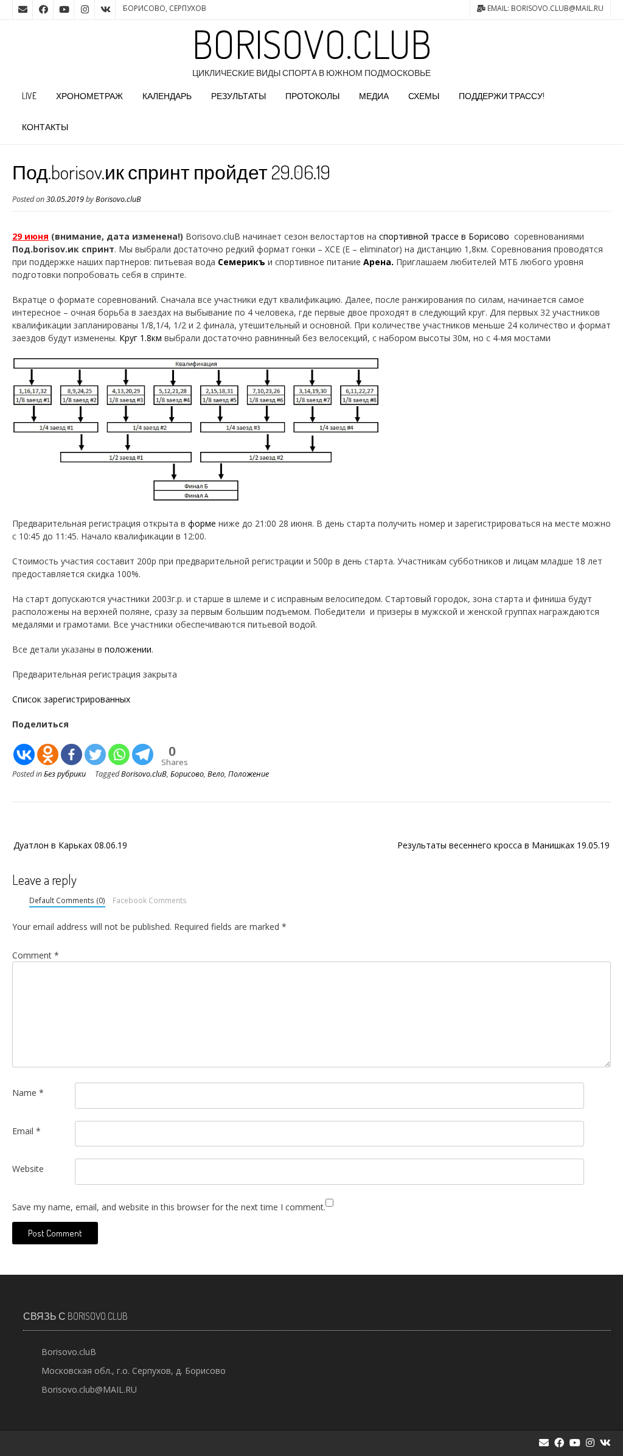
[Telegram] (142, 748)
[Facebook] (71, 748)
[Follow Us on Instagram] (84, 9)
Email (26, 1131)
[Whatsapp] (119, 748)
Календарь (167, 96)
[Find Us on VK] (105, 9)
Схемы (423, 96)
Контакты (45, 127)
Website (28, 1168)
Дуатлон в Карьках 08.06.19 (70, 845)
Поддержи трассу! (502, 96)
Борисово (187, 774)
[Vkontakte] (24, 748)
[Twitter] (95, 748)
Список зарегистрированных (71, 699)
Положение (248, 774)
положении (128, 649)
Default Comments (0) (67, 900)
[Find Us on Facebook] (43, 9)
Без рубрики (65, 774)
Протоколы (312, 96)
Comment (35, 955)
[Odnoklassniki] (47, 748)
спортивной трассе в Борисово (444, 236)
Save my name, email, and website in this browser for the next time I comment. (168, 1207)
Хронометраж (89, 96)
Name (28, 1092)
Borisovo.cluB (311, 43)
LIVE (29, 96)
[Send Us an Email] (22, 9)
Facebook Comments (150, 900)
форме (202, 523)
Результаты (238, 96)
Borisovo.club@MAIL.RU (89, 1389)
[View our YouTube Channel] (64, 9)
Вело (215, 774)
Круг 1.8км (140, 338)
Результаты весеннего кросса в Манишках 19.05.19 (503, 845)
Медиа (374, 96)
